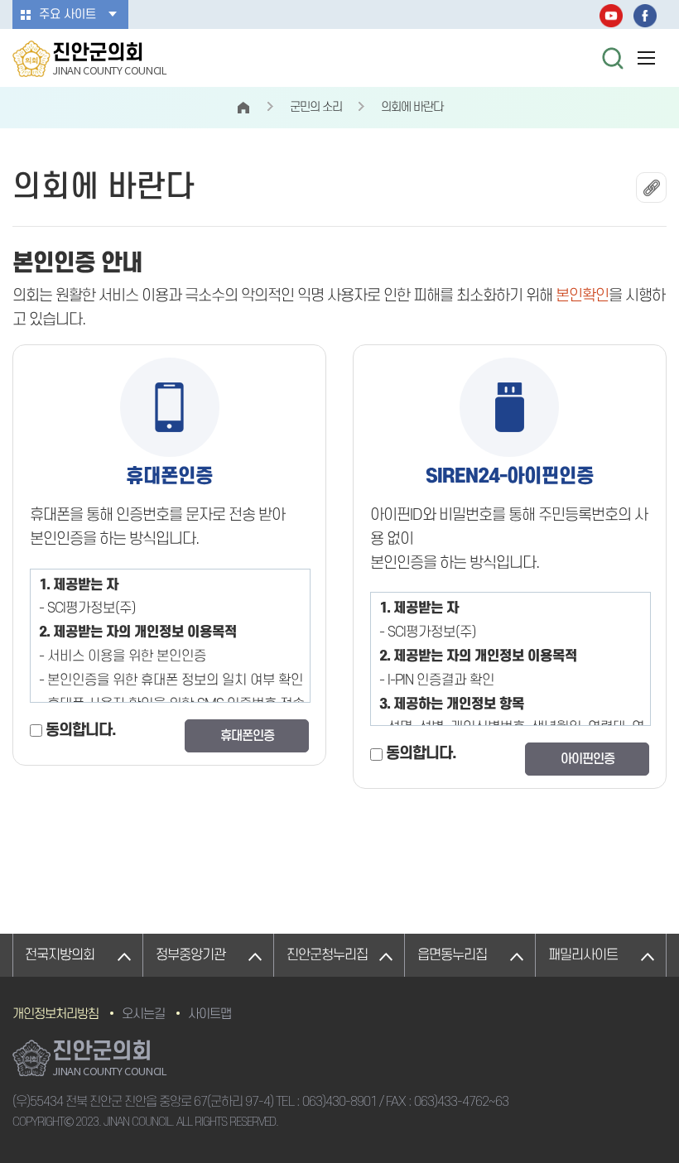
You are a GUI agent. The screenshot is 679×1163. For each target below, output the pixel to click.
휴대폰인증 (247, 735)
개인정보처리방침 (55, 1014)
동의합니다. (81, 730)
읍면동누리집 (452, 955)
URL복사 (651, 187)
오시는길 (143, 1014)
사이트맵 (209, 1014)
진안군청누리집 (327, 955)
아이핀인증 (587, 759)
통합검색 (612, 58)
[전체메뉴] (646, 58)
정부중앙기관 (190, 955)
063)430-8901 (339, 1101)
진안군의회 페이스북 (645, 15)
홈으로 (244, 108)
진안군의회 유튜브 (611, 15)
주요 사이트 (67, 14)
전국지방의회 (59, 955)
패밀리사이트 (583, 955)
